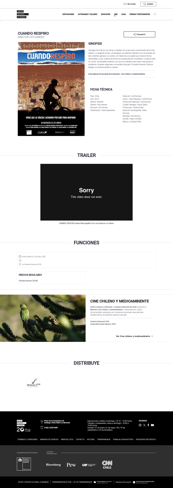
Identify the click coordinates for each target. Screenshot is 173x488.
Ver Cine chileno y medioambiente (133, 336)
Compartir (141, 34)
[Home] (23, 14)
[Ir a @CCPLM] (140, 425)
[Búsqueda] (155, 14)
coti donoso (100, 223)
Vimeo (111, 223)
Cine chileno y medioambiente (119, 301)
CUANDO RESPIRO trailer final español (75, 223)
